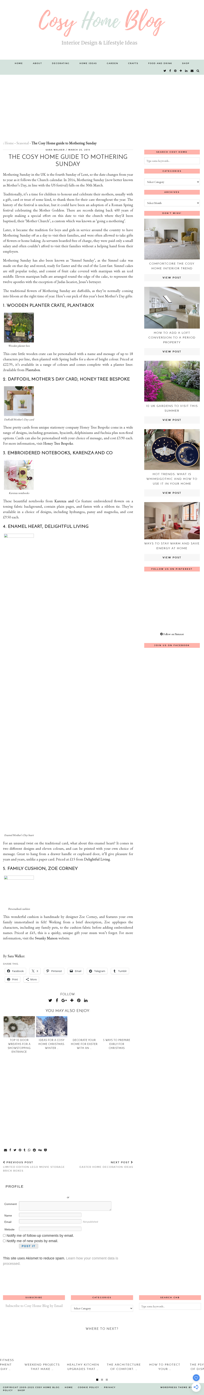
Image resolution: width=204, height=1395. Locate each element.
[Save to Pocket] (45, 1150)
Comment (10, 1204)
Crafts (133, 63)
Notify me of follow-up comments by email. (40, 1236)
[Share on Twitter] (15, 1150)
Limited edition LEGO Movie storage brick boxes (34, 1166)
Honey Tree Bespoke (58, 443)
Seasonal (22, 143)
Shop (185, 63)
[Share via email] (5, 1150)
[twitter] (165, 71)
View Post (172, 277)
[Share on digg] (40, 1150)
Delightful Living (97, 859)
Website (9, 1229)
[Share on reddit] (34, 1150)
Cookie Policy (88, 1387)
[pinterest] (175, 71)
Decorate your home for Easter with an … (84, 1044)
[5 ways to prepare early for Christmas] (116, 1026)
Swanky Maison (46, 938)
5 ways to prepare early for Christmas (116, 1044)
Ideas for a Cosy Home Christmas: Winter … (51, 1044)
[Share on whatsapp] (29, 1150)
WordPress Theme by (180, 1387)
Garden (112, 63)
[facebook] (170, 71)
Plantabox (32, 370)
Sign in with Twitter (50, 1191)
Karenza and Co (67, 501)
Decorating (61, 63)
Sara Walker (55, 150)
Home (19, 63)
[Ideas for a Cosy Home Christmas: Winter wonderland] (51, 1026)
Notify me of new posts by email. (32, 1241)
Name (8, 1215)
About (37, 63)
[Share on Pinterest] (20, 1150)
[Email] (192, 71)
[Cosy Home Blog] (102, 30)
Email (7, 1221)
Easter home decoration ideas (106, 1165)
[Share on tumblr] (25, 1150)
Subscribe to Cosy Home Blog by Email (34, 1305)
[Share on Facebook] (10, 1150)
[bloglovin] (181, 71)
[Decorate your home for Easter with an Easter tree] (84, 1026)
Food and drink (160, 63)
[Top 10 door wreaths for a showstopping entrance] (19, 1026)
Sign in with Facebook (86, 1191)
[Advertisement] (102, 104)
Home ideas (88, 63)
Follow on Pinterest (173, 634)
